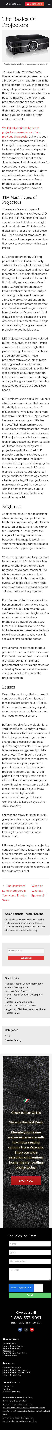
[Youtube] (32, 1330)
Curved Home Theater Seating (14, 1401)
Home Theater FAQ (12, 1375)
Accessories (8, 1351)
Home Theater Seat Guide (15, 1370)
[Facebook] (20, 1330)
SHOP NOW (26, 1180)
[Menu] (49, 4)
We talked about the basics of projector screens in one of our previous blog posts (21, 132)
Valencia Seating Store (16, 987)
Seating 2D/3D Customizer (19, 991)
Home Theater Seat (12, 1348)
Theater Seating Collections (19, 1002)
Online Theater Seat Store (15, 1353)
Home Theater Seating (13, 1346)
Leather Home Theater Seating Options (18, 1418)
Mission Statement (11, 1391)
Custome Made (10, 1356)
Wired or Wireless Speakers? (38, 890)
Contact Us (8, 1386)
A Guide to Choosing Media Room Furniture (20, 1421)
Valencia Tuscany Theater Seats (21, 1005)
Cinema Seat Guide (12, 1367)
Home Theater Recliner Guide (17, 1372)
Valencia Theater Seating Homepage (24, 983)
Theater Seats (9, 1343)
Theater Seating (13, 1040)
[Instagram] (26, 1330)
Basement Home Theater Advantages (17, 1397)
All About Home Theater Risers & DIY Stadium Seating (24, 1408)
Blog (7, 1035)
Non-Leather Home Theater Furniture (17, 1404)
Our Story (7, 1389)
